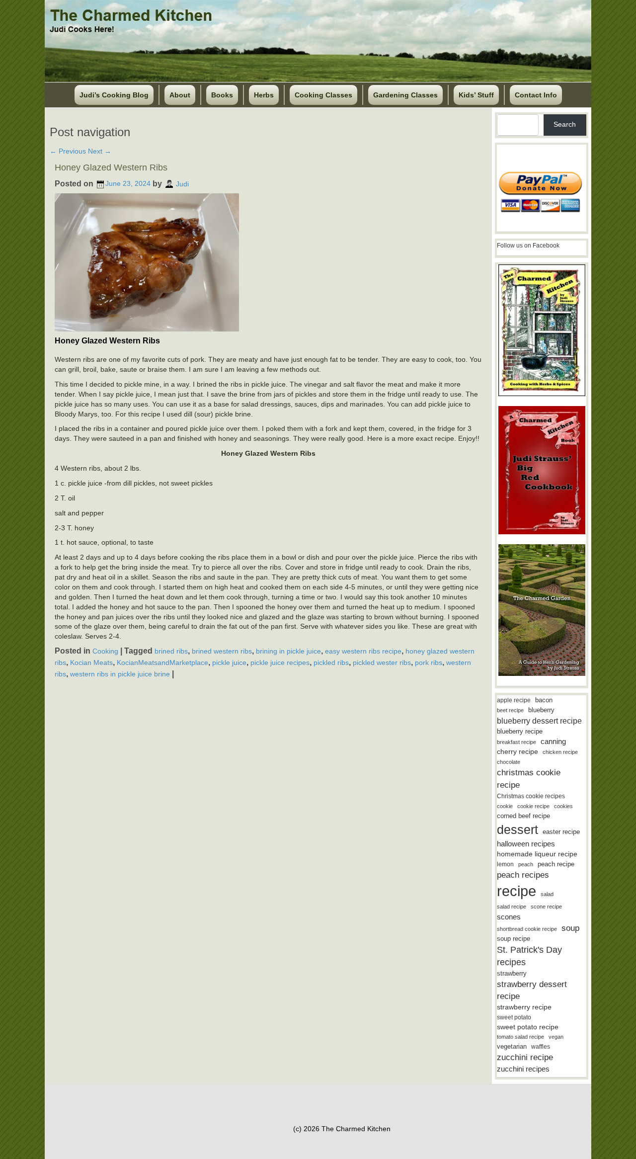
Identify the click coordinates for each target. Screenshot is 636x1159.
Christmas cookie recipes (531, 796)
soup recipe (513, 938)
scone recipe (546, 907)
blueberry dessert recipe (539, 720)
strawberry (512, 973)
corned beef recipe (523, 816)
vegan (556, 1037)
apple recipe (514, 700)
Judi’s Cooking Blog (114, 95)
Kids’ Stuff (476, 95)
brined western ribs (222, 651)
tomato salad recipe (520, 1037)
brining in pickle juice (288, 651)
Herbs (264, 95)
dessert (517, 829)
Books (222, 95)
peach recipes (523, 875)
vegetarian (512, 1046)
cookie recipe (533, 806)
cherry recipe (517, 751)
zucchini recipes (523, 1069)
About (179, 95)
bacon (544, 700)
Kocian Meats (91, 662)
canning (553, 741)
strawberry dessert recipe (532, 990)
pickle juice (229, 662)
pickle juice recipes (280, 662)
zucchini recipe (525, 1057)
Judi (182, 183)
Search (565, 124)
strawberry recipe (524, 1007)
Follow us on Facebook (528, 245)
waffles (540, 1046)
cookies (563, 806)
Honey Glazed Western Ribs (111, 167)
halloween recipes (526, 843)
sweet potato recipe (527, 1027)
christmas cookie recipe (528, 778)
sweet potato (514, 1017)
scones (509, 916)
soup (570, 928)
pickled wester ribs (382, 662)
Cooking (105, 651)
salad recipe (511, 907)
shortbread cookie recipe (527, 929)
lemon (505, 864)
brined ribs (171, 651)
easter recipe (561, 831)
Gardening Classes (405, 95)
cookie (505, 806)
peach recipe (556, 864)
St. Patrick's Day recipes (529, 956)
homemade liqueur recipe (537, 854)
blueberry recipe (520, 731)
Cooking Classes (323, 95)
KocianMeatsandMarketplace (162, 662)
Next (99, 151)
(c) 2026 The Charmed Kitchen (342, 1129)
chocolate (508, 762)
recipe (516, 891)
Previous (68, 151)
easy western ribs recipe (363, 651)
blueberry (541, 710)
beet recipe (510, 710)
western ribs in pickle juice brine (120, 673)
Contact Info (536, 95)
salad (547, 894)
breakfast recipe (516, 742)
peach (525, 864)
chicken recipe (560, 752)
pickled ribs (331, 662)
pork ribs (428, 662)
